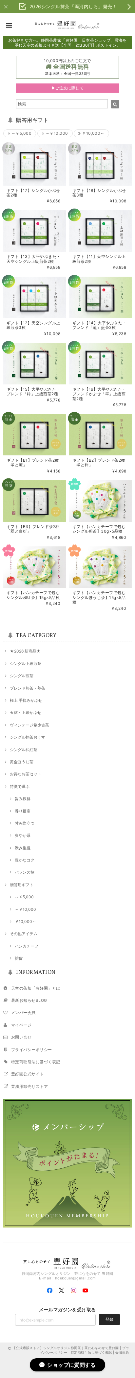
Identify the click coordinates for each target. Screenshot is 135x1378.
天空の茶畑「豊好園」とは (35, 988)
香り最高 (22, 811)
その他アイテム (23, 933)
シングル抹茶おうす (27, 737)
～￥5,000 (20, 133)
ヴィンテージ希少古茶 (29, 725)
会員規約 (122, 1352)
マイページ (21, 1024)
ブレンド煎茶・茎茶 (27, 688)
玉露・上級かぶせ (25, 712)
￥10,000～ (93, 133)
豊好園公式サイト (27, 1073)
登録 (109, 1319)
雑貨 (19, 958)
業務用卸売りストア (29, 1086)
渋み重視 (22, 847)
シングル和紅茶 (23, 749)
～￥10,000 (56, 133)
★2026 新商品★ (25, 651)
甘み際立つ (24, 823)
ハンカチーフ (26, 946)
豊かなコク (24, 860)
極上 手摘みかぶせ (26, 700)
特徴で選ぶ (19, 786)
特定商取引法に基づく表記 (35, 1061)
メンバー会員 (23, 1012)
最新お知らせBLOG (29, 1000)
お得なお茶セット (25, 773)
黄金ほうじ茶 (21, 761)
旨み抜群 (22, 798)
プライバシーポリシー (31, 1049)
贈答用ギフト (21, 884)
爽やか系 (22, 835)
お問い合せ (21, 1037)
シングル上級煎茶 (25, 663)
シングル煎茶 (21, 675)
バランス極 (24, 872)
